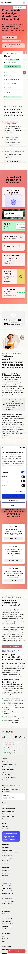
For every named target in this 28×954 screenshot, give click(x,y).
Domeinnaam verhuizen (8, 811)
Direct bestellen (12, 66)
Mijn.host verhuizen (7, 898)
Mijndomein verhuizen (8, 890)
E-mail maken (5, 826)
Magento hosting (6, 875)
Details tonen (19, 491)
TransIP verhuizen (7, 888)
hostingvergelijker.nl (10, 295)
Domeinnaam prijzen (7, 819)
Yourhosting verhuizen (8, 901)
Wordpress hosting (7, 850)
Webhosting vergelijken (8, 858)
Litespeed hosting (7, 855)
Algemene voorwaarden (8, 772)
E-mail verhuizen (6, 829)
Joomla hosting (6, 873)
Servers (4, 936)
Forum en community (7, 766)
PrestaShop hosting (7, 926)
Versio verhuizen (6, 885)
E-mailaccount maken (12, 161)
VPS (3, 941)
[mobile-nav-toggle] (24, 3)
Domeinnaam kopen (7, 813)
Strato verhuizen (6, 896)
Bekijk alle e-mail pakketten (12, 646)
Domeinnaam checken (8, 816)
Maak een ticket (13, 560)
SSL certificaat (6, 860)
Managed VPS (5, 944)
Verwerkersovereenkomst (9, 777)
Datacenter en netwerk (8, 949)
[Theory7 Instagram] (20, 737)
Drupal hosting (6, 870)
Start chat (13, 538)
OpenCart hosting (6, 928)
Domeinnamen (6, 806)
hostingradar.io (9, 744)
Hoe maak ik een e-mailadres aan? (14, 438)
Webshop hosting (6, 921)
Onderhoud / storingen (8, 769)
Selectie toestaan (13, 500)
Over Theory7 (5, 761)
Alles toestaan (13, 495)
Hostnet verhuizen (7, 903)
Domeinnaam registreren (8, 808)
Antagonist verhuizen (7, 893)
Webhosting (5, 847)
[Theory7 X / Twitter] (24, 737)
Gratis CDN (5, 863)
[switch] (23, 476)
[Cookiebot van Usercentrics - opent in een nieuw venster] (19, 447)
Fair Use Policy (6, 774)
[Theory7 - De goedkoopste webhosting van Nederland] (6, 3)
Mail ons (13, 580)
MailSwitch (9, 87)
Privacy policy (5, 779)
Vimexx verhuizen (6, 883)
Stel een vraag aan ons (17, 951)
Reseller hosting (6, 946)
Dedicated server (6, 938)
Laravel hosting (6, 911)
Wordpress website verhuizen (10, 852)
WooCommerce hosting (8, 923)
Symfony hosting (6, 913)
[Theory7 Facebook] (16, 737)
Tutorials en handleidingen (9, 764)
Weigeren (13, 505)
